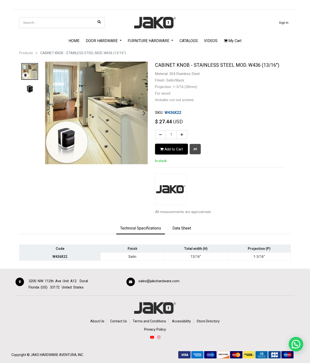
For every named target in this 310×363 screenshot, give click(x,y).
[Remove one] (160, 134)
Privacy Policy (155, 329)
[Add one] (181, 134)
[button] (195, 149)
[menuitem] (74, 40)
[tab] (140, 228)
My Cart (234, 40)
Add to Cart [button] (173, 149)
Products (26, 53)
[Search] (99, 21)
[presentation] (48, 113)
